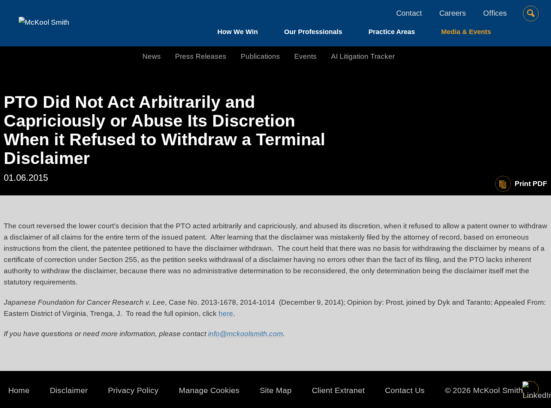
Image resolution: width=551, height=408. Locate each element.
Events (305, 56)
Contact (409, 13)
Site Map (276, 390)
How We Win (237, 32)
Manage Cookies (209, 390)
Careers (452, 13)
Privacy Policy (133, 390)
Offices (495, 13)
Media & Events (466, 32)
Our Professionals (313, 32)
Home (19, 390)
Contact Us (405, 390)
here (226, 313)
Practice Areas (391, 32)
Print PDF (531, 184)
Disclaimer (69, 390)
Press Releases (200, 56)
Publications (260, 56)
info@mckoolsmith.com (245, 334)
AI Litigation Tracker (363, 56)
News (151, 56)
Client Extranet (338, 390)
